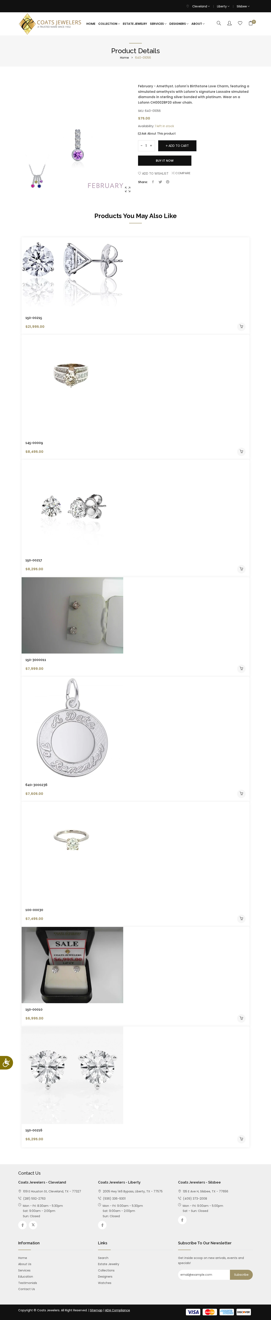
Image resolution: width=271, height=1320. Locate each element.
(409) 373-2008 (194, 1198)
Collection (108, 24)
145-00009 (34, 443)
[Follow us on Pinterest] (168, 182)
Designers (178, 24)
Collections (106, 1270)
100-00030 (34, 910)
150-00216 (33, 1130)
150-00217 (33, 560)
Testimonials (27, 1283)
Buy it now (165, 161)
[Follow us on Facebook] (153, 182)
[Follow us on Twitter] (160, 182)
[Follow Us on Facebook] (22, 1225)
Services (157, 24)
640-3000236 (36, 785)
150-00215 (33, 318)
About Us (24, 1264)
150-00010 (34, 1009)
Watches (104, 1283)
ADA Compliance (117, 1310)
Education (25, 1276)
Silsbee (242, 6)
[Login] (229, 23)
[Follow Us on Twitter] (33, 1225)
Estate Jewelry (135, 24)
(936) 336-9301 (114, 1198)
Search (103, 1258)
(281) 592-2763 (34, 1198)
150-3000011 (35, 660)
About (197, 24)
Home (90, 24)
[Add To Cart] (241, 327)
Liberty (222, 6)
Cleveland (200, 6)
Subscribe (241, 1275)
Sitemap (96, 1310)
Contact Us (26, 1289)
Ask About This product (159, 133)
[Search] (219, 23)
